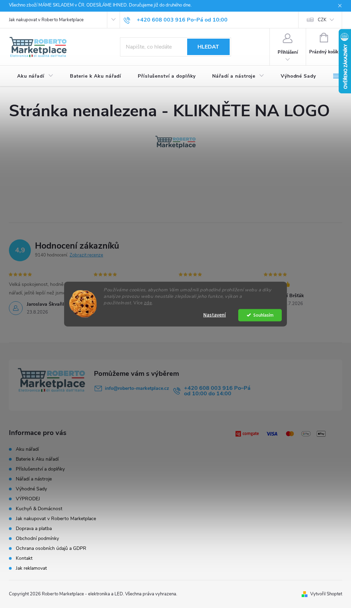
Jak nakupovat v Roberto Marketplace (46, 20)
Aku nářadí (27, 449)
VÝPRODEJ (28, 498)
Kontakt (24, 558)
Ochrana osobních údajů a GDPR (51, 548)
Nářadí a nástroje (34, 479)
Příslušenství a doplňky (40, 469)
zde (148, 302)
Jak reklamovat (31, 568)
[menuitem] (35, 76)
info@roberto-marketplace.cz (137, 388)
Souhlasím (263, 315)
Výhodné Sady (31, 489)
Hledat (208, 47)
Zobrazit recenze (86, 255)
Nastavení (214, 314)
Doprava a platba (34, 528)
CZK (322, 20)
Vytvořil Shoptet (326, 594)
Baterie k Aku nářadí (37, 459)
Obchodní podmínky (37, 538)
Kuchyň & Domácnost (39, 508)
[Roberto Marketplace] (175, 142)
